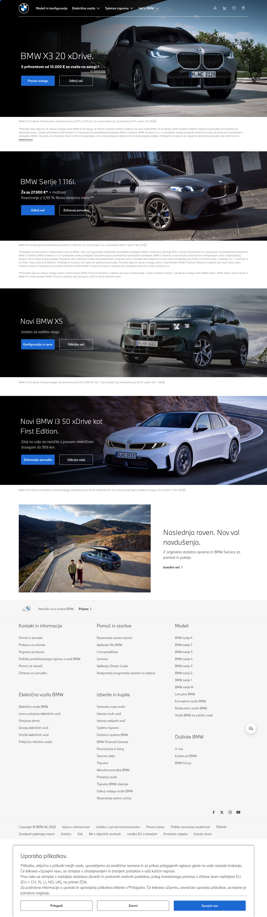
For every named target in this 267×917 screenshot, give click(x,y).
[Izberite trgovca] (243, 8)
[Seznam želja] (234, 8)
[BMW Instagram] (230, 813)
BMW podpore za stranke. (206, 724)
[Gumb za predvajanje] (260, 110)
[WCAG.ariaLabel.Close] (239, 708)
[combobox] (251, 728)
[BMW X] (222, 813)
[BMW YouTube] (238, 813)
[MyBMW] (215, 8)
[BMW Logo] (24, 8)
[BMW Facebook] (214, 813)
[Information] (155, 121)
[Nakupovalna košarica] (224, 8)
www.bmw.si (26, 139)
